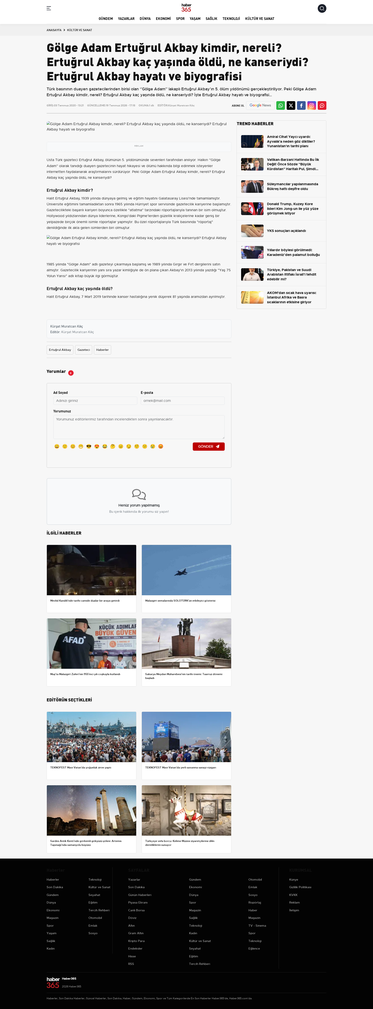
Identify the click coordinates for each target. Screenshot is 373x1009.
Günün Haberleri (139, 895)
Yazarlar (126, 18)
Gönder (206, 446)
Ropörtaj (254, 902)
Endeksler (135, 948)
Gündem (106, 18)
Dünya (145, 18)
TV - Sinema (257, 926)
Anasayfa (54, 30)
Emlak (93, 926)
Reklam (294, 902)
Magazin (52, 918)
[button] (49, 9)
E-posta (147, 392)
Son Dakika (55, 887)
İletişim (294, 910)
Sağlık (211, 18)
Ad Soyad (60, 392)
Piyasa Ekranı (137, 902)
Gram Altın (136, 933)
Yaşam (195, 18)
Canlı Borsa (136, 910)
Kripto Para (136, 941)
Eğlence (254, 948)
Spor (180, 18)
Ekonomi (163, 18)
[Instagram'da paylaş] (312, 105)
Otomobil (95, 918)
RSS (131, 964)
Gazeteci (83, 350)
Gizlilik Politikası (300, 887)
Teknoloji (231, 18)
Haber (252, 910)
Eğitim (93, 902)
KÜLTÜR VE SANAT (79, 30)
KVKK (293, 895)
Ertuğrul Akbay (60, 350)
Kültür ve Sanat (259, 18)
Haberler (102, 350)
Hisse (132, 956)
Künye (293, 879)
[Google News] (260, 105)
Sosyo (93, 933)
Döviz (132, 918)
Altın (131, 926)
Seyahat (94, 895)
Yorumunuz (62, 410)
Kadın (51, 948)
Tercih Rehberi (99, 910)
